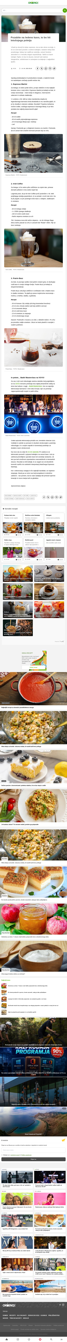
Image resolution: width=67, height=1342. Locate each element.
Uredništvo (15, 1325)
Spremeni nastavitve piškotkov (43, 1325)
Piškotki (30, 1325)
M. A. (14, 68)
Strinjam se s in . (17, 1155)
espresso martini (17, 495)
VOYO (17, 384)
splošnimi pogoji (15, 1155)
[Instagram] (63, 1305)
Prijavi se (33, 1159)
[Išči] (65, 10)
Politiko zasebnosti (26, 1155)
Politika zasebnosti (59, 1325)
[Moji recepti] (40, 1339)
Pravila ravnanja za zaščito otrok (29, 1329)
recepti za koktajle (9, 498)
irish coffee (26, 495)
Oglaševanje (6, 1325)
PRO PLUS (23, 1325)
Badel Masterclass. (35, 386)
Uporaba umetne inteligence (48, 1329)
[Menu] (61, 1339)
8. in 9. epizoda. (33, 452)
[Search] (6, 1339)
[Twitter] (41, 68)
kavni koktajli (8, 495)
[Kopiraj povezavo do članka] (54, 68)
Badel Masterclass (20, 498)
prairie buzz (33, 495)
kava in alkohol (30, 498)
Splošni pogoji (14, 1329)
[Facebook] (37, 68)
